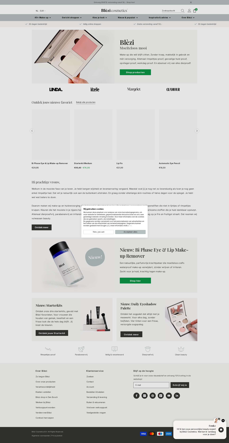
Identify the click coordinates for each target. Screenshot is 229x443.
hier (130, 226)
